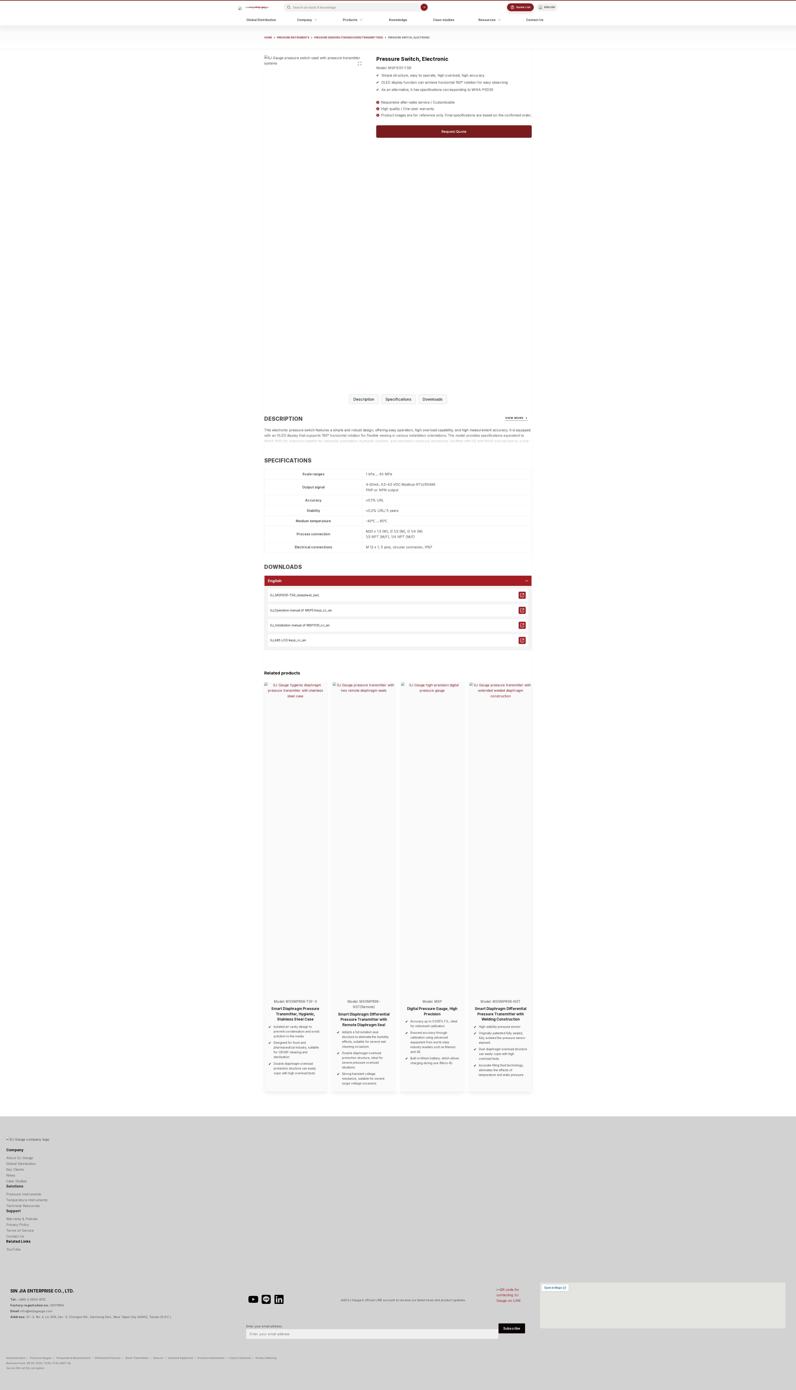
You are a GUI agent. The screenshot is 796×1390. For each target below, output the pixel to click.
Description (363, 399)
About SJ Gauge (19, 1158)
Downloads (433, 399)
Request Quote (454, 131)
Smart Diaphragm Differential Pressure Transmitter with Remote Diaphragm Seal (364, 1019)
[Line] (266, 1299)
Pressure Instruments (23, 1194)
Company (304, 20)
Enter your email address (264, 1326)
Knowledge (398, 20)
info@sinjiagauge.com (36, 1311)
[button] (547, 7)
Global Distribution (261, 20)
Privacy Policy (17, 1225)
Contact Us (535, 20)
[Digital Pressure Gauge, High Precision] (432, 838)
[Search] (424, 7)
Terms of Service (20, 1230)
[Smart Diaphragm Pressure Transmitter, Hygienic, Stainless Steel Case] (295, 838)
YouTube (13, 1249)
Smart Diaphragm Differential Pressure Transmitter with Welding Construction (500, 1014)
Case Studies (16, 1181)
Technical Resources (23, 1206)
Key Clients (15, 1169)
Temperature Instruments (26, 1200)
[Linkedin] (279, 1299)
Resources (487, 20)
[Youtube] (253, 1299)
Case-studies (443, 20)
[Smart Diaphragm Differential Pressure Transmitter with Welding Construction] (501, 838)
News (10, 1175)
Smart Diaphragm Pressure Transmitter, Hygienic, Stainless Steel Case (295, 1014)
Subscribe (511, 1328)
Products (350, 20)
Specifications (398, 399)
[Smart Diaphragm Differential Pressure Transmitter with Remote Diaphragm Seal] (364, 838)
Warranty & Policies (22, 1219)
